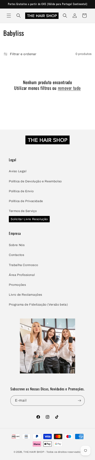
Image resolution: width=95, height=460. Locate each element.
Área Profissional (22, 275)
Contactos (16, 255)
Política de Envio (21, 191)
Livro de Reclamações (25, 294)
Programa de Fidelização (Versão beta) (38, 304)
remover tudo (69, 88)
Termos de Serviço (23, 211)
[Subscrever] (79, 400)
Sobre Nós (17, 245)
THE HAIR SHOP (33, 452)
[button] (9, 15)
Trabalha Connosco (23, 265)
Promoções (17, 284)
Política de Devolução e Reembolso (35, 181)
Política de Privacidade (26, 201)
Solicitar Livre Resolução (29, 219)
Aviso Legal (18, 171)
